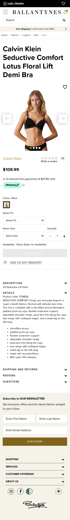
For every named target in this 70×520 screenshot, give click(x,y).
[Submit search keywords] (64, 20)
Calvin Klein (12, 159)
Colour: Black (10, 198)
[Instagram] (11, 491)
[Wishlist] (65, 87)
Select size (9, 228)
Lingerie (26, 35)
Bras (36, 35)
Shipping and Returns (20, 369)
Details (8, 292)
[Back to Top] (58, 491)
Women (15, 35)
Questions (11, 381)
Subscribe (35, 441)
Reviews (9, 375)
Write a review (49, 161)
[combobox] (35, 20)
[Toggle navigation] (5, 10)
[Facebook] (20, 491)
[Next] (66, 29)
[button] (7, 118)
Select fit (8, 213)
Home (4, 35)
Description (12, 283)
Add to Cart (35, 253)
